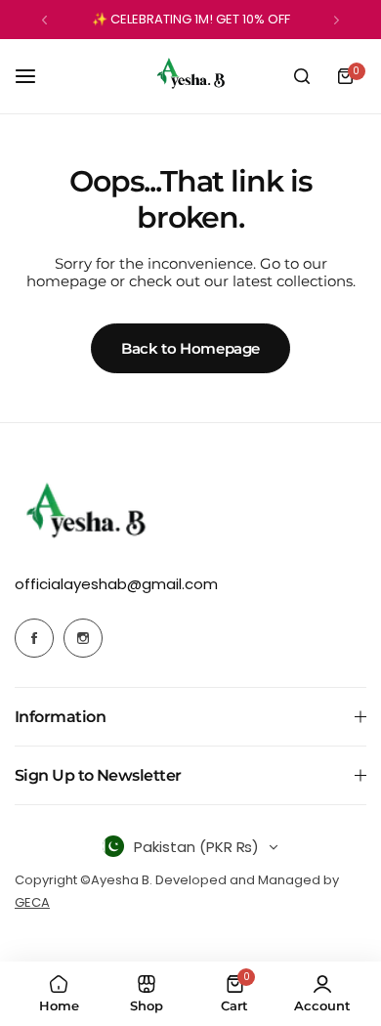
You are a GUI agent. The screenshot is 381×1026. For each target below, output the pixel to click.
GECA (32, 902)
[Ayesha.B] (190, 76)
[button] (44, 20)
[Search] (301, 76)
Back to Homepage (190, 348)
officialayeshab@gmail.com (116, 584)
